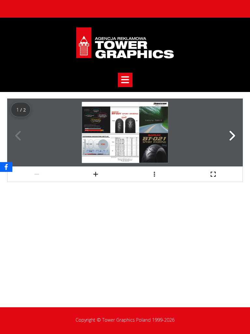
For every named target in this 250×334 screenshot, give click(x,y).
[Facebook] (6, 167)
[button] (125, 80)
